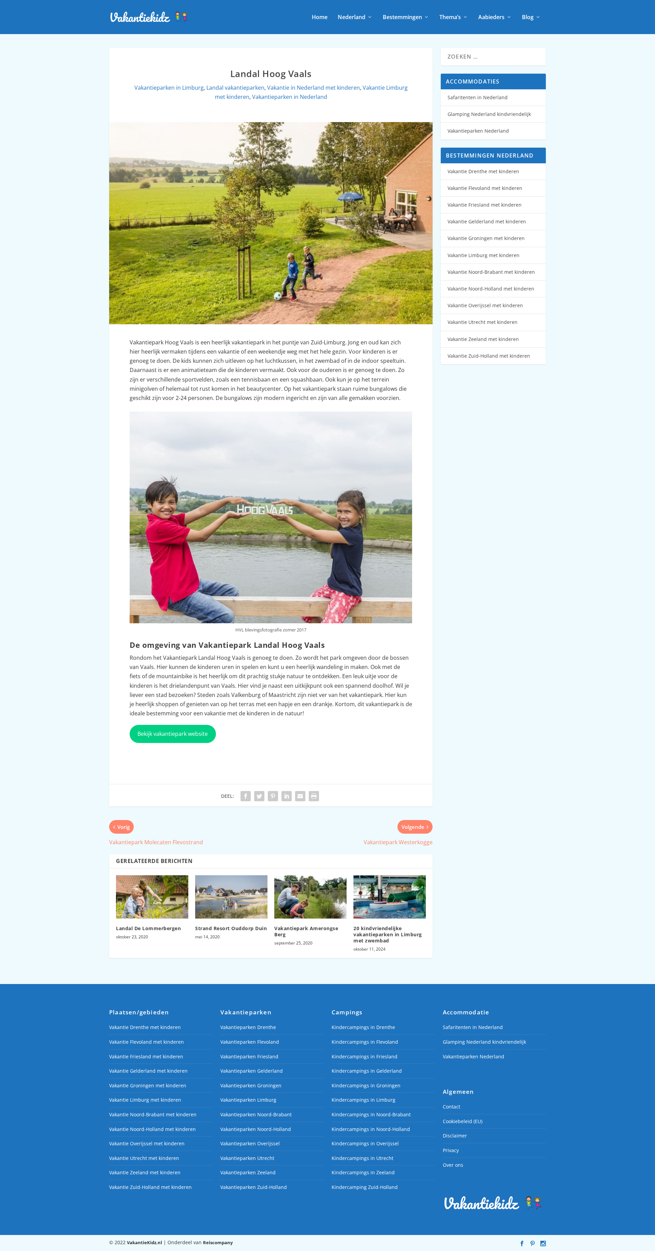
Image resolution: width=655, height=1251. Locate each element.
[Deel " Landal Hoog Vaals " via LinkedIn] (286, 796)
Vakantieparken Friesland (249, 1056)
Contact (451, 1106)
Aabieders (491, 17)
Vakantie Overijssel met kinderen (485, 305)
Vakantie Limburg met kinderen (484, 255)
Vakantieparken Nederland (478, 131)
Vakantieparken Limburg (248, 1100)
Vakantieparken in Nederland (289, 97)
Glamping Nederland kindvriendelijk (489, 114)
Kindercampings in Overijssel (365, 1143)
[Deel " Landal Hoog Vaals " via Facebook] (245, 796)
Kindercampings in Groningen (366, 1085)
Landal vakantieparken (235, 87)
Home (320, 17)
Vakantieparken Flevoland (249, 1042)
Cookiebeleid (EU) (462, 1121)
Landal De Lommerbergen (148, 928)
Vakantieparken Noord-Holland (255, 1129)
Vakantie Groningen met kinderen (486, 238)
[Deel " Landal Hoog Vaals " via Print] (314, 796)
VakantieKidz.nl (144, 1242)
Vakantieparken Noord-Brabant (256, 1114)
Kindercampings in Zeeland (363, 1172)
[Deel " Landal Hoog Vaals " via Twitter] (259, 796)
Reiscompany (218, 1242)
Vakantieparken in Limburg (169, 87)
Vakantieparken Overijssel (250, 1143)
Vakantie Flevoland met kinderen (485, 188)
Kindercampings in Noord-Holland (371, 1129)
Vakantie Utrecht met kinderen (483, 322)
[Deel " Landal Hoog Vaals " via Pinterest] (273, 796)
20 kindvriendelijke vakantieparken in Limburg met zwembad (387, 934)
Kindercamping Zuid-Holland (365, 1187)
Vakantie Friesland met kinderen (485, 205)
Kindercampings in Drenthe (363, 1027)
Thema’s (450, 17)
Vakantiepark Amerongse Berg (306, 931)
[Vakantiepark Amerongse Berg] (310, 897)
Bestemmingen (402, 17)
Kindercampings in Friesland (364, 1056)
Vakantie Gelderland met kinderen (487, 221)
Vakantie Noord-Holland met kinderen (491, 288)
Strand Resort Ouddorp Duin (231, 928)
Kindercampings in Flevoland (365, 1042)
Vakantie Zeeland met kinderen (483, 339)
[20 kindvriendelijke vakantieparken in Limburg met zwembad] (389, 897)
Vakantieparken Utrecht (247, 1158)
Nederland (351, 17)
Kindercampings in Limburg (363, 1100)
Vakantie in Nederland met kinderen (313, 87)
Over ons (453, 1165)
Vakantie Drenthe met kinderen (483, 171)
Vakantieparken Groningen (250, 1085)
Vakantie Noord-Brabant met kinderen (491, 272)
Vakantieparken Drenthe (248, 1027)
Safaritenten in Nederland (478, 97)
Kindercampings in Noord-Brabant (371, 1114)
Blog (528, 17)
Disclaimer (455, 1135)
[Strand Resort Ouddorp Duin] (231, 897)
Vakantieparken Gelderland (251, 1071)
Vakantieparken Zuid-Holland (253, 1187)
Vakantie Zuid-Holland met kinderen (489, 356)
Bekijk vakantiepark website (172, 734)
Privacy (451, 1150)
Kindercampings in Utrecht (362, 1158)
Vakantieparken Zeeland (248, 1172)
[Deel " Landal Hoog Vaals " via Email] (300, 796)
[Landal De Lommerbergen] (152, 897)
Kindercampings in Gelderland (367, 1071)
